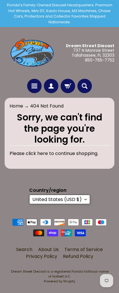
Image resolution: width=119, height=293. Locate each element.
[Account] (51, 86)
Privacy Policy (41, 256)
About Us (48, 249)
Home (16, 106)
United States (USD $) (57, 199)
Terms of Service (83, 249)
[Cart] (68, 86)
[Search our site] (84, 86)
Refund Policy (78, 256)
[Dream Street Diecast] (32, 53)
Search (24, 249)
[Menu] (34, 86)
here (42, 153)
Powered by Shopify (59, 281)
